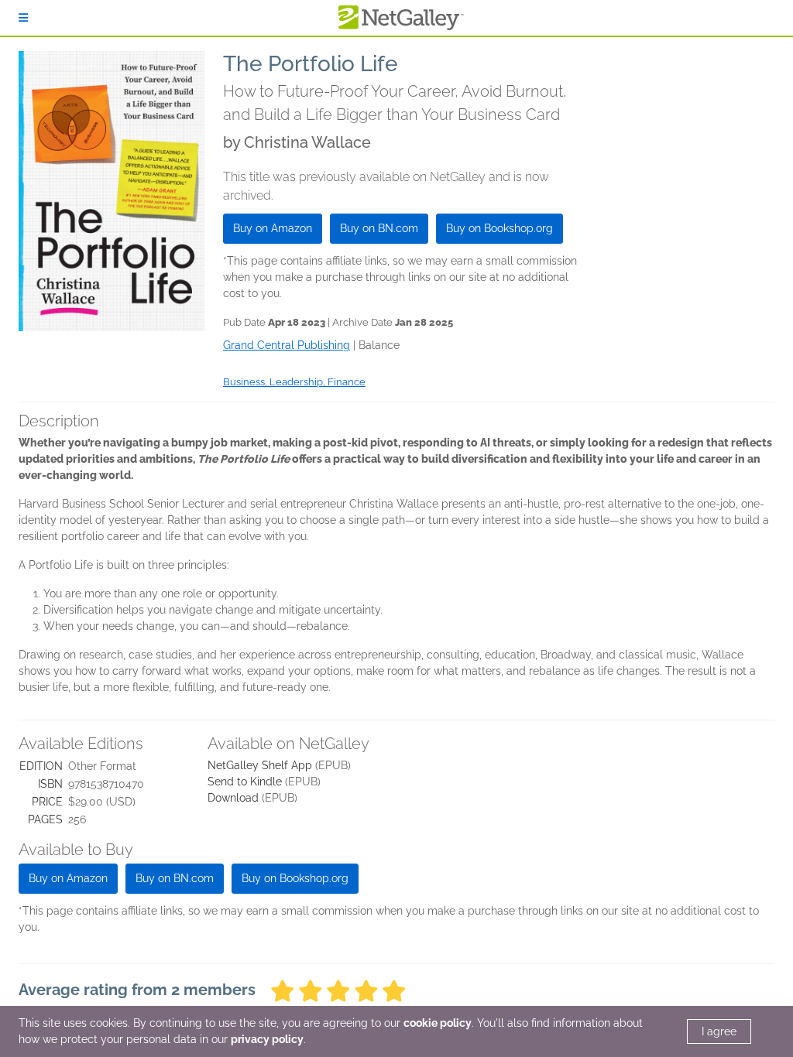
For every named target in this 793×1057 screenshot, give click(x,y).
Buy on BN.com (379, 228)
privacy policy (267, 1039)
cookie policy (437, 1023)
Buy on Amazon (272, 228)
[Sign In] (23, 17)
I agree (719, 1031)
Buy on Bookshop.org (499, 228)
